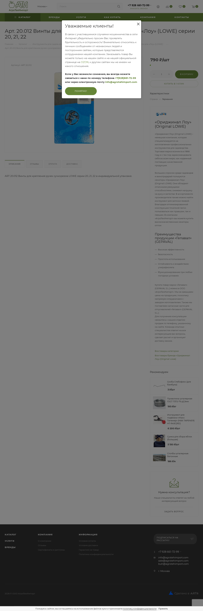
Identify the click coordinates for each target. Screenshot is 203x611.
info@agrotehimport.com (121, 81)
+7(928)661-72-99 (125, 78)
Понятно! (81, 91)
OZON (84, 62)
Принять (163, 608)
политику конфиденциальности (140, 608)
